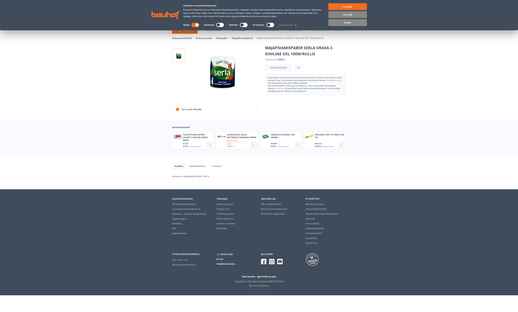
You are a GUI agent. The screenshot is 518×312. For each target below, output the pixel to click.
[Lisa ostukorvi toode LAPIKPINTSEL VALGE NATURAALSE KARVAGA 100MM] (253, 145)
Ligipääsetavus (179, 233)
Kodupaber (222, 38)
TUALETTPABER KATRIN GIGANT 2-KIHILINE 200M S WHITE (195, 137)
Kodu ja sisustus (204, 38)
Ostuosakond (312, 223)
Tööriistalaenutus (225, 213)
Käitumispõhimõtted (316, 209)
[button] (178, 55)
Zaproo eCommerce (259, 285)
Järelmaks (177, 223)
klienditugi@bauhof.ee (185, 264)
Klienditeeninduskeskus (184, 204)
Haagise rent (223, 209)
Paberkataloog (226, 264)
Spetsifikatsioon (197, 166)
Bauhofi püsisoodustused (274, 209)
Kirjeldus (178, 166)
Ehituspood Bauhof (182, 38)
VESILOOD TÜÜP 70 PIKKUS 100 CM (329, 136)
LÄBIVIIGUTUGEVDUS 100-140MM (283, 136)
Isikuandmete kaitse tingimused (322, 213)
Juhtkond (310, 218)
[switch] (220, 25)
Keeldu (347, 22)
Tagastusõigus (179, 218)
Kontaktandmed (314, 233)
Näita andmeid (286, 25)
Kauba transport (225, 204)
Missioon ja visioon (315, 204)
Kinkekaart (222, 228)
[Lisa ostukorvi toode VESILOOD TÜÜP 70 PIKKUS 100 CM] (341, 145)
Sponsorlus (311, 242)
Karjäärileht (311, 238)
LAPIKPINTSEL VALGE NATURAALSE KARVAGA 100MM (241, 136)
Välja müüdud (278, 67)
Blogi (220, 259)
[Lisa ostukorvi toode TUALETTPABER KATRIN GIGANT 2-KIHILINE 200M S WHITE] (210, 145)
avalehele (279, 88)
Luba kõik (347, 7)
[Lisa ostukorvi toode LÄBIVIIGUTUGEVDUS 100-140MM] (297, 145)
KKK (174, 228)
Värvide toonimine (226, 223)
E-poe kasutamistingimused (186, 209)
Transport (217, 166)
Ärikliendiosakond (315, 228)
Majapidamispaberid (242, 38)
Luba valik (347, 14)
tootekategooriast (334, 80)
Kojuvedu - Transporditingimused (189, 213)
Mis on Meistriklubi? (271, 204)
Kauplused (226, 254)
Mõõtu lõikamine (225, 218)
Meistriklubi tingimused (273, 213)
